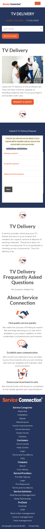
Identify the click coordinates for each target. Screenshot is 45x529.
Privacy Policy (34, 526)
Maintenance (22, 422)
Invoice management (22, 517)
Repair (22, 418)
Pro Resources (23, 484)
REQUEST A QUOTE (23, 102)
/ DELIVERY (18, 20)
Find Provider (11, 36)
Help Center (22, 447)
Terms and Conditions (22, 455)
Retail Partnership (22, 499)
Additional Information (14, 174)
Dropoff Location (11, 164)
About (23, 466)
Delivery (22, 436)
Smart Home (22, 433)
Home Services (22, 429)
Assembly (22, 411)
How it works (22, 444)
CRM (22, 510)
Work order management (22, 513)
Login (22, 451)
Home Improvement (22, 425)
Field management (22, 520)
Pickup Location (10, 153)
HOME (9, 20)
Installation (22, 415)
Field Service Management (22, 495)
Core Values (22, 469)
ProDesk (22, 506)
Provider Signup (22, 477)
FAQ (22, 458)
